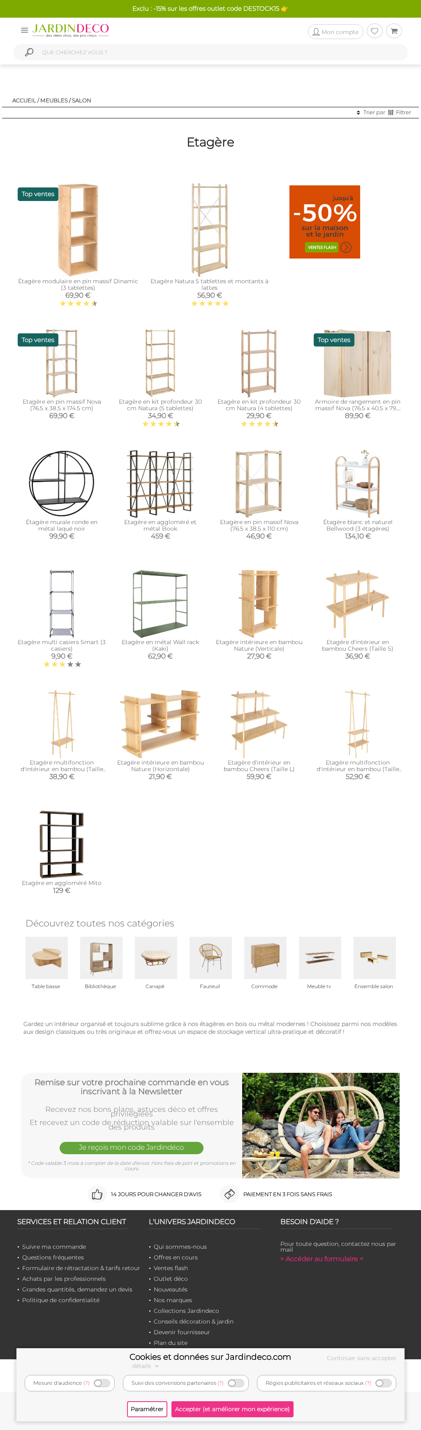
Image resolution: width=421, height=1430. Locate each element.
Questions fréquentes (53, 1257)
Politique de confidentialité (60, 1300)
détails (142, 1366)
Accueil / (25, 100)
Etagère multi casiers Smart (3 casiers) (62, 645)
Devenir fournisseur (182, 1332)
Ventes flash (171, 1268)
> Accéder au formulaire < (321, 1259)
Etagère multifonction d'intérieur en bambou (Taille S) (62, 769)
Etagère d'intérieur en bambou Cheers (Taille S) (357, 645)
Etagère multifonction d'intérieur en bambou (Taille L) (358, 769)
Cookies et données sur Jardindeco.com (210, 1357)
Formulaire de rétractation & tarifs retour (81, 1268)
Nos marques (173, 1300)
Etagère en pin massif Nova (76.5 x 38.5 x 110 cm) (259, 525)
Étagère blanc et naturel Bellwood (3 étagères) (358, 525)
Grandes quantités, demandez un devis (77, 1289)
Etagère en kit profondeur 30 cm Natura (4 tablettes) (259, 405)
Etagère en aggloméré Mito (62, 883)
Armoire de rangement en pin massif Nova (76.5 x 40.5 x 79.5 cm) (357, 408)
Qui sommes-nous (180, 1246)
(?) (86, 1383)
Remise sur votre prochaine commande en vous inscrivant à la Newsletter (132, 1087)
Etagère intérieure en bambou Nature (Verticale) (259, 645)
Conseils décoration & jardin (194, 1321)
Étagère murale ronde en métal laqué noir (61, 525)
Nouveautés (170, 1289)
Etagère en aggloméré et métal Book (160, 525)
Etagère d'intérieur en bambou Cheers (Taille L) (259, 766)
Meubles (54, 100)
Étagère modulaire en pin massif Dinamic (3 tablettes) (78, 284)
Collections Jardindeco (186, 1310)
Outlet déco (171, 1278)
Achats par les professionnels (64, 1278)
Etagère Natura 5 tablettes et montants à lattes (209, 284)
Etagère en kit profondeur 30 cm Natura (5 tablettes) (160, 405)
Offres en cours (176, 1257)
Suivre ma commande (54, 1246)
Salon (81, 100)
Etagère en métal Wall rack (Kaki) (160, 645)
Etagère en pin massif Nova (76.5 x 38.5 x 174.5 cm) (62, 405)
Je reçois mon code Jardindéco (131, 1147)
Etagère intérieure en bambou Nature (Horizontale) (160, 766)
